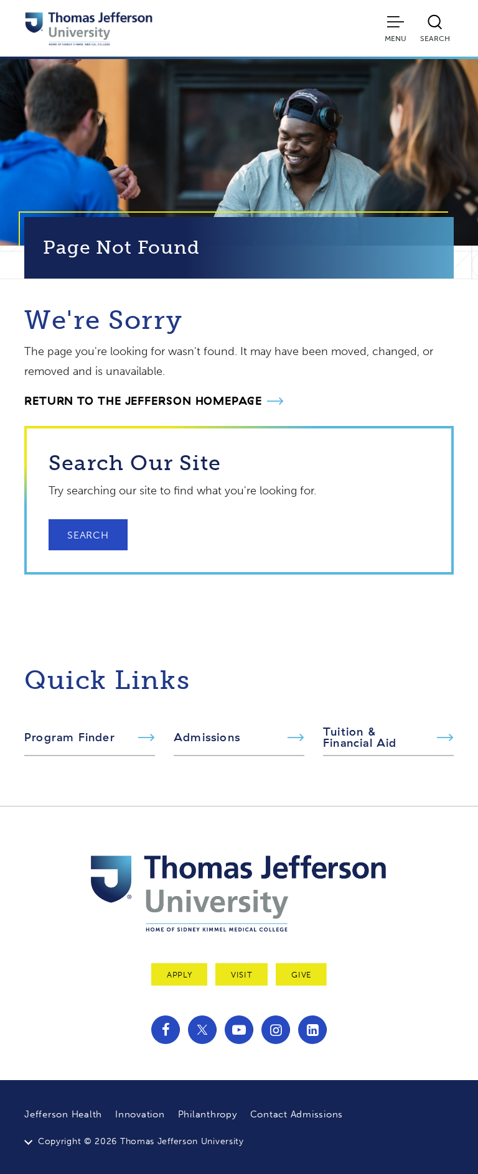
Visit (241, 974)
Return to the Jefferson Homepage (143, 401)
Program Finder (69, 737)
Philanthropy (207, 1114)
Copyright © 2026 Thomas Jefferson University (141, 1141)
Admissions (207, 737)
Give (301, 974)
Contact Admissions (297, 1114)
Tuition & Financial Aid (360, 737)
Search (88, 535)
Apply (179, 974)
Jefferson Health (63, 1114)
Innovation (140, 1114)
